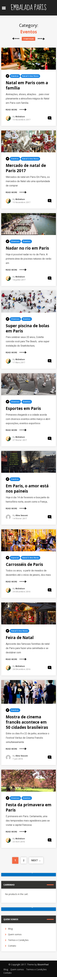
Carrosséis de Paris (24, 564)
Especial (15, 557)
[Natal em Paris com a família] (28, 59)
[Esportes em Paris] (28, 384)
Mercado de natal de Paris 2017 (26, 168)
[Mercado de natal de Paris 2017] (28, 141)
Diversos (15, 241)
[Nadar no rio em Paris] (28, 224)
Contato (12, 945)
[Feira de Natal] (28, 613)
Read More (11, 109)
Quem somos (15, 934)
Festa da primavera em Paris (28, 807)
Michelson (20, 116)
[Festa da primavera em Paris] (28, 781)
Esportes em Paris (23, 408)
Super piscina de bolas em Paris (27, 328)
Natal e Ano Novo (30, 76)
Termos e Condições (18, 940)
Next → (36, 860)
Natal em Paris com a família (27, 85)
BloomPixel (43, 964)
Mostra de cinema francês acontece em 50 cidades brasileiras (27, 722)
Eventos (15, 76)
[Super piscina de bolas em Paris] (28, 302)
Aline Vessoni (22, 515)
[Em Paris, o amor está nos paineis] (28, 462)
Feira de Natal (20, 637)
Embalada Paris (28, 8)
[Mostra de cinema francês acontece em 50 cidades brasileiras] (28, 692)
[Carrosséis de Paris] (28, 540)
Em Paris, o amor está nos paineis (27, 488)
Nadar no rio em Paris (27, 248)
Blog (10, 928)
